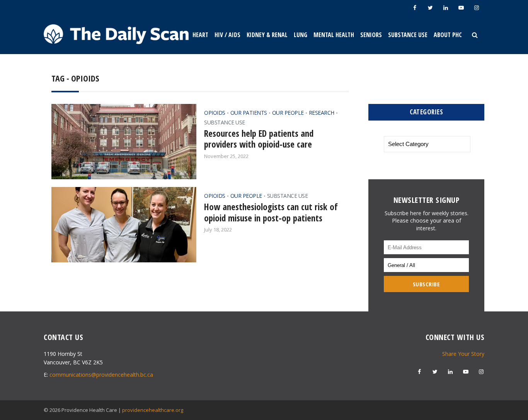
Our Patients (248, 112)
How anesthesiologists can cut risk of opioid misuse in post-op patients (271, 212)
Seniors (371, 35)
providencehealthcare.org (152, 409)
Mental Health (333, 35)
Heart (200, 35)
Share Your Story (463, 353)
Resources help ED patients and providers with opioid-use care (258, 139)
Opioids (214, 112)
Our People (288, 112)
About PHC (448, 35)
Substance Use (408, 35)
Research (321, 112)
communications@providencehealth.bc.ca (101, 374)
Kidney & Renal (267, 35)
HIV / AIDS (227, 35)
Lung (300, 35)
